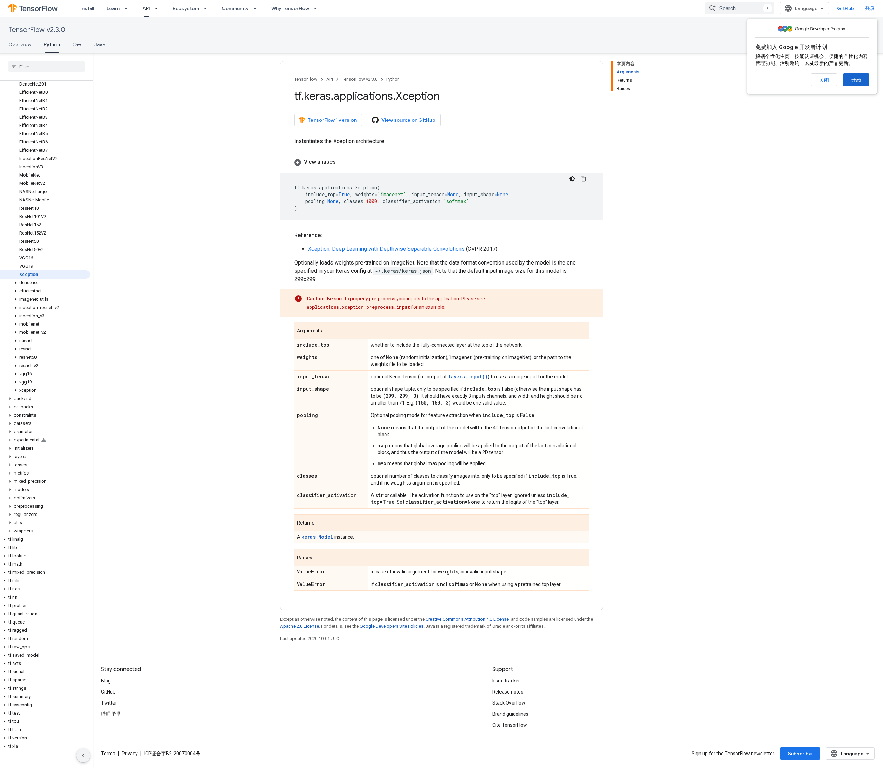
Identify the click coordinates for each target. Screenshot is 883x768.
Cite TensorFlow (509, 725)
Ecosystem (186, 8)
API (146, 8)
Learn (113, 8)
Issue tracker (506, 681)
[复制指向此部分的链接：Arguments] (329, 331)
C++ (77, 44)
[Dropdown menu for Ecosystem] (207, 8)
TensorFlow (305, 79)
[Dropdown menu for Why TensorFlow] (317, 8)
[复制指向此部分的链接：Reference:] (329, 235)
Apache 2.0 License (299, 626)
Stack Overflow (508, 703)
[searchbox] (46, 66)
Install (87, 8)
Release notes (507, 692)
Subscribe (800, 753)
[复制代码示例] (583, 178)
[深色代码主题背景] (572, 178)
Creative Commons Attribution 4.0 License (467, 619)
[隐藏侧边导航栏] (83, 755)
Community (235, 8)
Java (99, 44)
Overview (19, 44)
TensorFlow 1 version (332, 120)
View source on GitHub (408, 120)
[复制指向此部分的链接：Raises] (319, 558)
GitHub (845, 8)
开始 (856, 80)
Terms (108, 753)
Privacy (130, 753)
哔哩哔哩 (110, 714)
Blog (106, 681)
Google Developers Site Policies (392, 626)
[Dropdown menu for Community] (257, 8)
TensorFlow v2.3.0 (36, 30)
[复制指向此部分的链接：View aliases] (342, 162)
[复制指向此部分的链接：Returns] (321, 523)
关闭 (824, 80)
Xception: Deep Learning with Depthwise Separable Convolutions (386, 249)
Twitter (109, 703)
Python (52, 44)
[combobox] (739, 8)
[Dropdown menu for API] (158, 8)
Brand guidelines (510, 714)
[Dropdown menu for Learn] (128, 8)
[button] (45, 283)
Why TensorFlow (290, 8)
